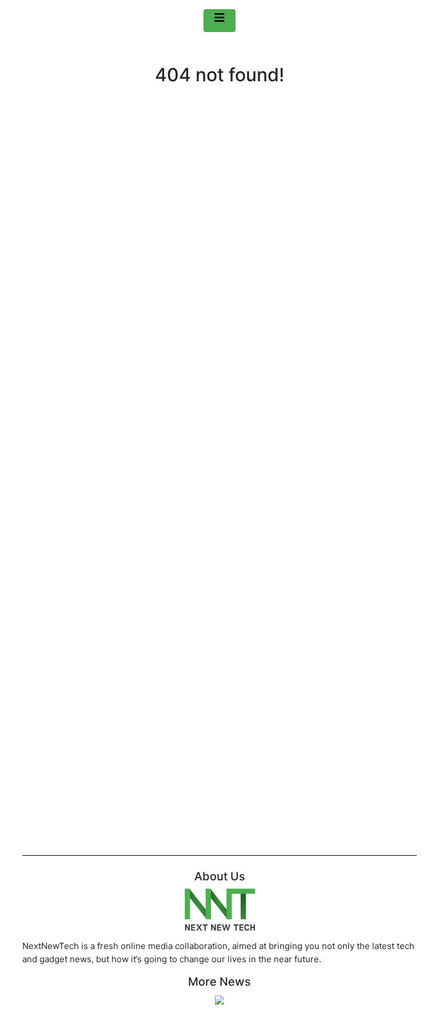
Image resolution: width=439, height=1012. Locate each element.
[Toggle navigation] (219, 20)
